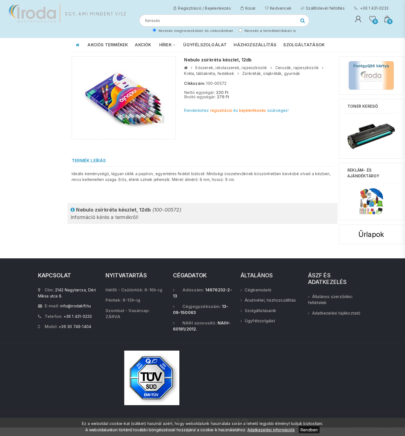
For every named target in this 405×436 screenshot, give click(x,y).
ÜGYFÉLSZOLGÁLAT (205, 44)
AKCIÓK (143, 44)
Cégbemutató (258, 290)
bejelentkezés (252, 110)
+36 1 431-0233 (373, 8)
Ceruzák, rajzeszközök (297, 67)
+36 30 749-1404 (75, 326)
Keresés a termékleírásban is (270, 30)
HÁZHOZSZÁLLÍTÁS (255, 44)
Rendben (309, 429)
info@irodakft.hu (75, 306)
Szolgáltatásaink (260, 310)
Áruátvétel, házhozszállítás (270, 300)
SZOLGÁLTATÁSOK (304, 44)
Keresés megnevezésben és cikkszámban (195, 30)
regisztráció (221, 110)
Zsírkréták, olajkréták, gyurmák (271, 73)
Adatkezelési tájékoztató (336, 313)
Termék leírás (89, 160)
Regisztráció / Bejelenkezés (204, 8)
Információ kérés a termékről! (126, 213)
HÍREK (166, 44)
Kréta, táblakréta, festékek (209, 73)
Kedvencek (280, 8)
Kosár (250, 8)
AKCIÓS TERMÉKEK (107, 44)
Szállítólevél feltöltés (325, 8)
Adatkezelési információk (271, 429)
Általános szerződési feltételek (330, 299)
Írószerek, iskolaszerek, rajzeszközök (231, 67)
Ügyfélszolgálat (260, 320)
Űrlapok (371, 234)
